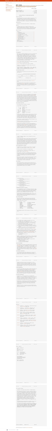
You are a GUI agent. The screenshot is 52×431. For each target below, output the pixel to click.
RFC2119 (32, 68)
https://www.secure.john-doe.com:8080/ (28, 231)
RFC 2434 (31, 269)
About (23, 0)
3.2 (17, 37)
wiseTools (7, 0)
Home (6, 2)
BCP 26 (32, 320)
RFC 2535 (23, 83)
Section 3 (18, 63)
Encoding (18, 0)
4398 (20, 8)
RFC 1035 (28, 308)
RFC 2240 (29, 318)
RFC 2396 (34, 315)
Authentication (14, 0)
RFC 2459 (24, 326)
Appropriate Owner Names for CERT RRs (10, 7)
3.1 (17, 36)
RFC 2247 (24, 313)
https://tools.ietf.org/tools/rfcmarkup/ (29, 427)
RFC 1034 (24, 306)
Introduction (7, 4)
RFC (20, 0)
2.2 (17, 34)
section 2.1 (33, 80)
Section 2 (18, 61)
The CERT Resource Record (9, 5)
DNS (11, 0)
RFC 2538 (17, 218)
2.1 (17, 33)
